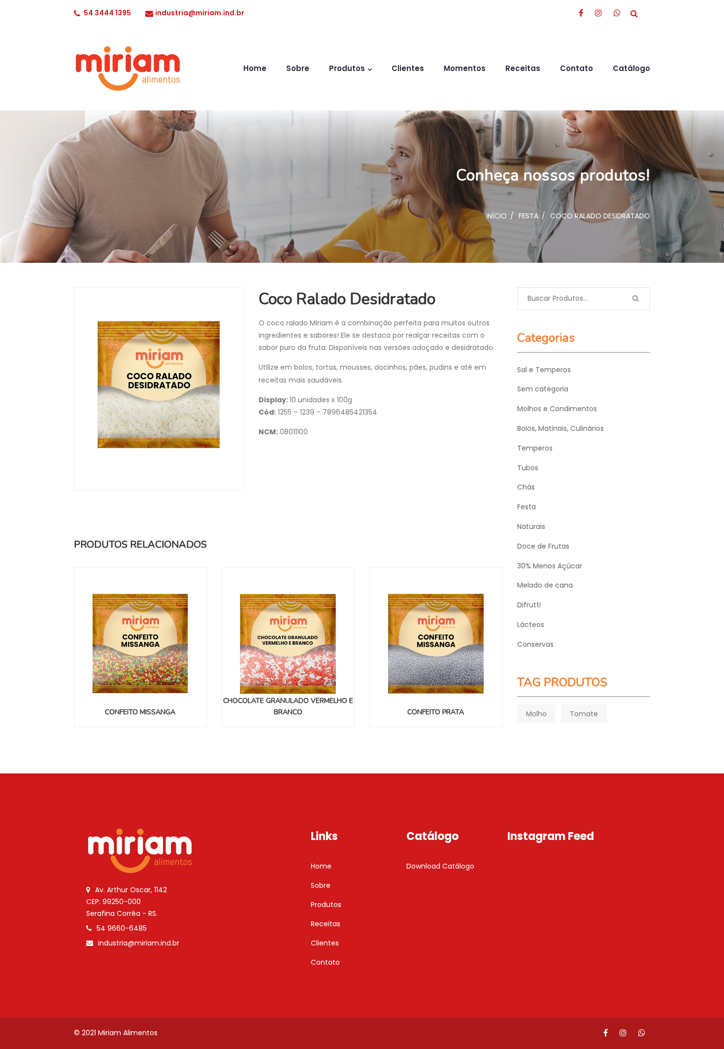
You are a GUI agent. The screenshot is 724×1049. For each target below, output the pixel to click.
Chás (526, 487)
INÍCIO (496, 216)
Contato (576, 68)
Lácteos (530, 624)
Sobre (297, 68)
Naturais (531, 526)
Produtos (347, 68)
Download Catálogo (440, 866)
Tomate (584, 714)
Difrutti (529, 605)
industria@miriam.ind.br (199, 13)
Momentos (465, 68)
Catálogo (631, 68)
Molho (536, 714)
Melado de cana (545, 585)
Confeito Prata (435, 712)
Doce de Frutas (543, 546)
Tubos (527, 468)
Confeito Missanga (140, 712)
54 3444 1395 (107, 13)
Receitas (522, 68)
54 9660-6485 (122, 928)
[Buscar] (635, 298)
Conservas (535, 644)
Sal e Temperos (544, 370)
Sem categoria (542, 389)
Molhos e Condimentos (557, 409)
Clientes (408, 68)
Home (254, 68)
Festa (528, 216)
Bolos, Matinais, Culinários (560, 428)
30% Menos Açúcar (549, 566)
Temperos (535, 448)
